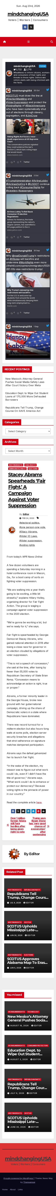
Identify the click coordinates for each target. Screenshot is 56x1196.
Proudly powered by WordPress (19, 1178)
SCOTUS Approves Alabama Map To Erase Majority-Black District (27, 962)
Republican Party (32, 890)
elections (33, 469)
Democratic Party (17, 469)
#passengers (25, 190)
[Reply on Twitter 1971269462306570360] (7, 313)
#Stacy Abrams (28, 531)
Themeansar (29, 1182)
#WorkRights (26, 262)
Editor (26, 514)
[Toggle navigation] (28, 41)
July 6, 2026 (17, 1093)
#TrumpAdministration (18, 180)
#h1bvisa (15, 258)
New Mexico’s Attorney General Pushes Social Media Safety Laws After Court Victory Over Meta (24, 382)
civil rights (30, 465)
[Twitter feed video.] (28, 344)
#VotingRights (14, 105)
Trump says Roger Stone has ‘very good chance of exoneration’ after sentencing (37, 826)
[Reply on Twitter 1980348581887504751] (7, 162)
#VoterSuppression (17, 102)
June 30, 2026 (18, 1127)
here (39, 802)
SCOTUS (27, 922)
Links (20, 1189)
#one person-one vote (32, 527)
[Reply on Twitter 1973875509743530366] (7, 237)
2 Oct (36, 175)
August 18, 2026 (19, 1025)
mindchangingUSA (28, 14)
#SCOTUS (12, 95)
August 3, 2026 (19, 1059)
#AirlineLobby (40, 180)
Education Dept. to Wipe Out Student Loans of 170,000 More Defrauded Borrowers (26, 396)
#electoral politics (29, 522)
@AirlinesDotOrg (15, 184)
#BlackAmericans (35, 105)
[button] (51, 41)
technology (33, 1012)
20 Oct (37, 90)
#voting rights (27, 545)
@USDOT (33, 184)
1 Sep (36, 326)
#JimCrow (31, 115)
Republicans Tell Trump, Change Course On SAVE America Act (27, 897)
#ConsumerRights (30, 187)
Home (5, 1189)
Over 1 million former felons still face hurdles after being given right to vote (18, 825)
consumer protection (37, 1045)
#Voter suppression (30, 540)
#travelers (12, 190)
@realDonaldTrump (23, 255)
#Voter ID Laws (28, 536)
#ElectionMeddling (16, 98)
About (13, 1189)
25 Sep (37, 250)
